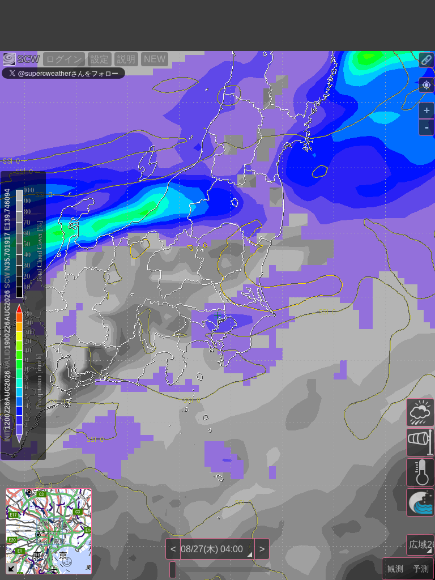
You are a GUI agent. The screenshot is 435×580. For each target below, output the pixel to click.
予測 (421, 568)
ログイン (64, 59)
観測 (395, 568)
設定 (100, 59)
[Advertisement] (206, 25)
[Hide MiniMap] (11, 568)
